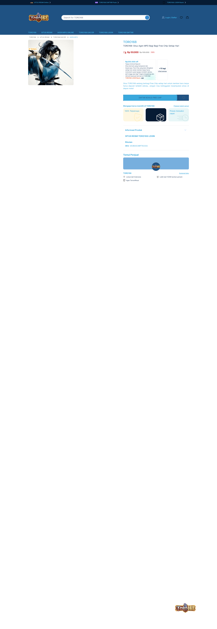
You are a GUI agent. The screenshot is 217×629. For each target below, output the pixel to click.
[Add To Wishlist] (184, 98)
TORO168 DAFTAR (125, 32)
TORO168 (32, 32)
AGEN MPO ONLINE (65, 32)
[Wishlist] (181, 17)
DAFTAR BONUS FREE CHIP (150, 98)
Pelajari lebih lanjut (181, 106)
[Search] (147, 18)
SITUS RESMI (46, 32)
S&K (142, 78)
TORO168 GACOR (86, 32)
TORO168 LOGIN (106, 32)
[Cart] (187, 17)
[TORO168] (38, 17)
